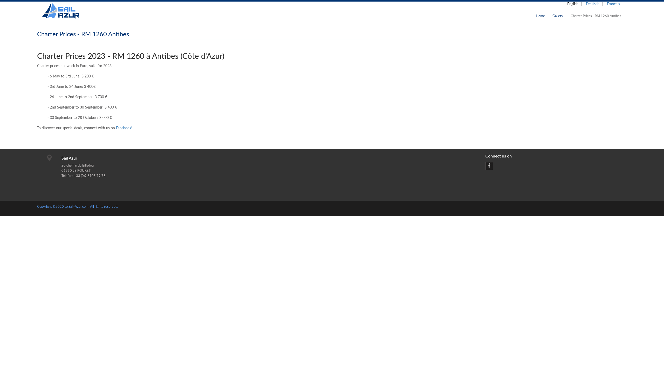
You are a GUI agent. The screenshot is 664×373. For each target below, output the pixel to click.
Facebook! (124, 128)
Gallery (557, 16)
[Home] (64, 11)
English (572, 4)
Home (540, 16)
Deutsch (592, 4)
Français (613, 4)
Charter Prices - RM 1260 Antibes (596, 16)
